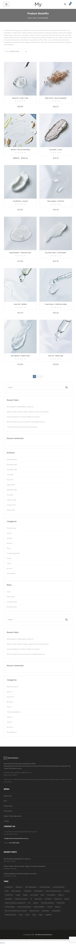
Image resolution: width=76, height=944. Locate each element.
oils (29, 903)
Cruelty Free (9, 895)
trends (27, 914)
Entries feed (10, 597)
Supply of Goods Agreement (12, 816)
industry (60, 895)
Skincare (9, 538)
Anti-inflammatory (31, 887)
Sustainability (11, 573)
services (49, 907)
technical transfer (10, 914)
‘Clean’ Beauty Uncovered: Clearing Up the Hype (22, 427)
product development (24, 907)
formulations (51, 895)
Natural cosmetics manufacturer (15, 903)
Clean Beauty (38, 891)
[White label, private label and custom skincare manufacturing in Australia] (38, 4)
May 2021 (10, 495)
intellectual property (21, 899)
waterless (48, 914)
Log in (9, 591)
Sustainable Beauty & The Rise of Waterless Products (23, 417)
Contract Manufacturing (53, 891)
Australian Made (45, 887)
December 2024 (12, 469)
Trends (9, 563)
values (34, 914)
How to (9, 533)
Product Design (10, 907)
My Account (7, 796)
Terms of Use (8, 811)
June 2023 (10, 474)
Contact (6, 821)
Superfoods (45, 911)
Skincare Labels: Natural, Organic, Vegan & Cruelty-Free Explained (27, 412)
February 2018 (11, 500)
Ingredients (8, 899)
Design (9, 558)
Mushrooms (58, 899)
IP (31, 899)
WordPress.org (11, 607)
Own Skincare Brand (47, 903)
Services (9, 568)
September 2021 (12, 490)
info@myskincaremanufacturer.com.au (16, 838)
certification (27, 891)
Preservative (61, 903)
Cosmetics (67, 891)
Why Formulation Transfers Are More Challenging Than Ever (26, 422)
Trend (20, 914)
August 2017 (11, 510)
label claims (38, 899)
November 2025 (12, 464)
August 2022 (11, 485)
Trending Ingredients (13, 553)
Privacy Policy (8, 806)
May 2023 (10, 479)
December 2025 (12, 459)
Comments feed (12, 602)
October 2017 (11, 505)
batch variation (16, 891)
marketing (48, 899)
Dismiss (2, 943)
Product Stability (39, 907)
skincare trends (34, 911)
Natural (66, 899)
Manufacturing (11, 528)
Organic (35, 903)
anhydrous (19, 887)
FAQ (5, 801)
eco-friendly (34, 895)
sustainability (56, 911)
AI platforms (9, 887)
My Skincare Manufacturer (43, 934)
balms (7, 891)
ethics (42, 895)
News (8, 548)
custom (18, 895)
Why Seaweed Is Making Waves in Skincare (20, 407)
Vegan (41, 914)
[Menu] (6, 4)
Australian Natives (58, 887)
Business (9, 543)
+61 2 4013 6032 (14, 843)
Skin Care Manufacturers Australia (16, 911)
